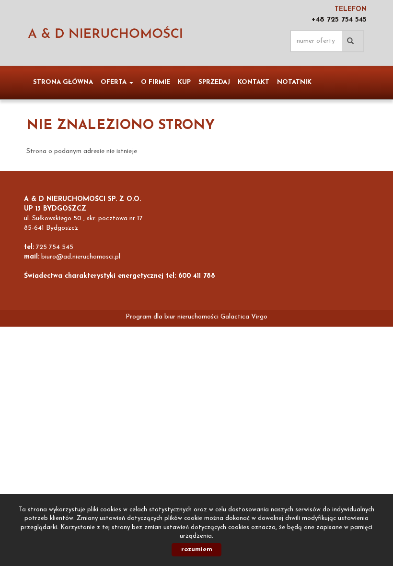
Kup (184, 82)
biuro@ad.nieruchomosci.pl (80, 256)
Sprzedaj (214, 82)
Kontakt (253, 82)
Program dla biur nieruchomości (173, 316)
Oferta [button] (114, 82)
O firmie (155, 82)
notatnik (294, 82)
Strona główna (63, 82)
